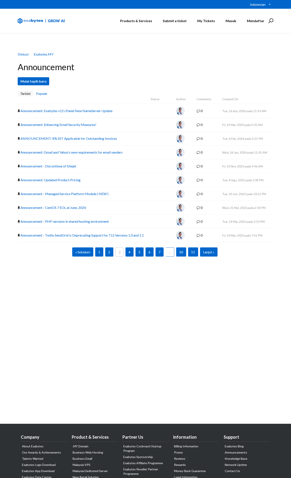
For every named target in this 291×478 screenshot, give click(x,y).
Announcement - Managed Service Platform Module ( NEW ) (64, 194)
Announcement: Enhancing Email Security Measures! (58, 125)
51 (193, 252)
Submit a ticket (175, 21)
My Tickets (206, 21)
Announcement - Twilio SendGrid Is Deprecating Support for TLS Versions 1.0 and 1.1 (82, 235)
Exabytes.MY (43, 54)
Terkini (25, 93)
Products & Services (136, 21)
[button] (270, 21)
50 (181, 252)
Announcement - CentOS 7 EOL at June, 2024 (53, 207)
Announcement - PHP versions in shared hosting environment (64, 221)
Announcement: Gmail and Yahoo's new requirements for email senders (71, 152)
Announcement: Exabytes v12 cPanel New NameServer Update (66, 111)
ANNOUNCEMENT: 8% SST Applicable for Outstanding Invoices (68, 138)
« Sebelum (82, 252)
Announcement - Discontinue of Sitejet (48, 166)
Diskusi (23, 54)
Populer (42, 93)
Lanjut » (208, 252)
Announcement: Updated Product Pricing (50, 180)
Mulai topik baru (33, 81)
